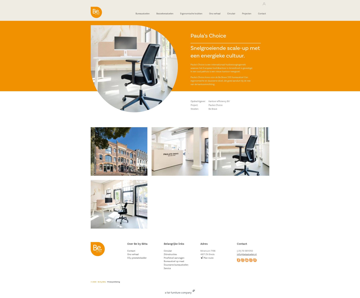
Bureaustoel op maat (174, 261)
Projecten (246, 13)
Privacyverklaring (113, 282)
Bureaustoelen (143, 13)
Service (167, 268)
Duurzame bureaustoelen (176, 264)
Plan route (208, 258)
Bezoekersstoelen (164, 13)
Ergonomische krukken (191, 13)
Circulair (231, 13)
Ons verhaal (214, 13)
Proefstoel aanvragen (174, 258)
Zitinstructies (170, 254)
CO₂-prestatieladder (137, 258)
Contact (262, 13)
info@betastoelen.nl (247, 254)
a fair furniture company (178, 293)
